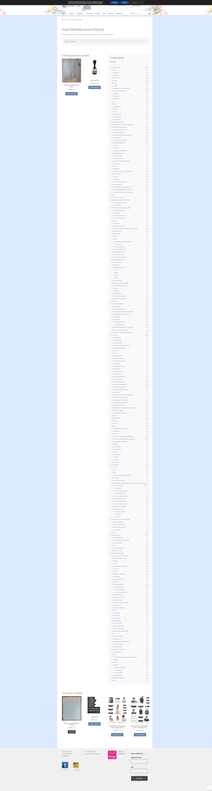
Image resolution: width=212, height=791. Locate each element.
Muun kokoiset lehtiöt (119, 480)
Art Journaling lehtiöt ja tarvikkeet (122, 475)
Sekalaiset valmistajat (119, 607)
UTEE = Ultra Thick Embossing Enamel (123, 332)
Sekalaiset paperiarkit (120, 493)
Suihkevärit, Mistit (116, 620)
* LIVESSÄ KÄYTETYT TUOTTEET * (120, 130)
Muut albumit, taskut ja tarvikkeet (122, 187)
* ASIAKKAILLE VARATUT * (118, 122)
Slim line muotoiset (120, 589)
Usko (115, 111)
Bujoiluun (116, 145)
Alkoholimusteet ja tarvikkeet (121, 428)
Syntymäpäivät (117, 106)
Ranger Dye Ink (117, 449)
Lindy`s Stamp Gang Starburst (121, 631)
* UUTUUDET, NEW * (117, 137)
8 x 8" (115, 472)
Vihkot (115, 166)
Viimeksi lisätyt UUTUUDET (120, 140)
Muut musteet (117, 446)
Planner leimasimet (118, 158)
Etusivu (64, 13)
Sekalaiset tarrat (118, 646)
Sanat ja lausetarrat (119, 644)
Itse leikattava (117, 306)
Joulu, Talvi (116, 78)
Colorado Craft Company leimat (121, 345)
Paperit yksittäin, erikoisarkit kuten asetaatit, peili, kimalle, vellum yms (129, 483)
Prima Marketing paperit (121, 491)
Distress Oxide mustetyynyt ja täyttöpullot (124, 439)
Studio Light (116, 615)
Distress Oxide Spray (119, 626)
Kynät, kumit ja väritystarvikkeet (120, 283)
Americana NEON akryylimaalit (121, 389)
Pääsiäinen (116, 96)
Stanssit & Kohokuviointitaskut (119, 566)
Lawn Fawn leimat (118, 356)
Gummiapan (117, 576)
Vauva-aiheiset (117, 117)
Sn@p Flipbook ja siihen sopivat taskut (123, 192)
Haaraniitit (116, 223)
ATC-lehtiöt (116, 478)
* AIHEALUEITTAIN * (116, 67)
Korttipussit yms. (118, 652)
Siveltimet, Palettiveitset (119, 405)
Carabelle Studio (118, 343)
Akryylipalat (116, 317)
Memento (116, 444)
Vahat (115, 415)
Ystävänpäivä (117, 119)
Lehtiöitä (116, 288)
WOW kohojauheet (120, 324)
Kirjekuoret (116, 265)
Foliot (113, 194)
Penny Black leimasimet (119, 361)
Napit (115, 236)
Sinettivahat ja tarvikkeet (118, 553)
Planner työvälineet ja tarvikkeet (122, 161)
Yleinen (114, 680)
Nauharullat (118, 244)
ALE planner (116, 179)
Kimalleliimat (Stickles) (119, 210)
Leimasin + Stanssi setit (119, 597)
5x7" (116, 270)
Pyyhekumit (116, 291)
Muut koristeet (117, 234)
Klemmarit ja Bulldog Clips (120, 150)
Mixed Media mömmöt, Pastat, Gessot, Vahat (123, 408)
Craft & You (116, 569)
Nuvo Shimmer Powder (119, 218)
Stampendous (117, 369)
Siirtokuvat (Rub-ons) (117, 550)
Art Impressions (117, 340)
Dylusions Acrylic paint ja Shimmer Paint (123, 395)
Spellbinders (117, 613)
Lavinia (115, 353)
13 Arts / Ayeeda (118, 623)
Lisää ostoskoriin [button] (71, 93)
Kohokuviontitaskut (118, 584)
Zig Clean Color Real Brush (120, 298)
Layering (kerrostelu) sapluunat (121, 540)
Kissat (115, 80)
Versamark (116, 459)
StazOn (115, 452)
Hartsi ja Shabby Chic (119, 226)
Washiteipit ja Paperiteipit (120, 257)
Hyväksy (114, 2)
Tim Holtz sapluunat (118, 548)
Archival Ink (116, 431)
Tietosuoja (89, 13)
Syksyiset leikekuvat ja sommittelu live (123, 135)
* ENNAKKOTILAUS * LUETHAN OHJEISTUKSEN (123, 124)
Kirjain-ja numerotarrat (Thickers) (122, 641)
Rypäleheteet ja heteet (119, 252)
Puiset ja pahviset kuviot (120, 249)
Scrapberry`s (118, 514)
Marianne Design (118, 600)
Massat (115, 421)
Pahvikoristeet (115, 462)
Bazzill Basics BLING (120, 511)
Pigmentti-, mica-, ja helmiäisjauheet (121, 519)
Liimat (115, 654)
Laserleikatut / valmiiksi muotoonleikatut (124, 311)
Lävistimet (116, 665)
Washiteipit (116, 169)
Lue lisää (71, 732)
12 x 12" (115, 467)
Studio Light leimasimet (119, 376)
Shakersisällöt (117, 205)
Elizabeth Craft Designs (119, 574)
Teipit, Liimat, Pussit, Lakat (118, 649)
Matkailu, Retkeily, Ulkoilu (120, 91)
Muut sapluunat (117, 543)
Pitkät (116, 278)
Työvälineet (115, 662)
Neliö (116, 275)
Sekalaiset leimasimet (119, 366)
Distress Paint (117, 392)
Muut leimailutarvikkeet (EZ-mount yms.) (123, 327)
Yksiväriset (118, 517)
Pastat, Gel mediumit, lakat (120, 413)
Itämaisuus (116, 75)
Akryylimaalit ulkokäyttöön (120, 384)
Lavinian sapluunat (118, 537)
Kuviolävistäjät (119, 672)
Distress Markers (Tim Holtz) (121, 285)
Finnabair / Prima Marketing (120, 397)
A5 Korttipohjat (117, 262)
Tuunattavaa (115, 659)
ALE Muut (116, 176)
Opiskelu (116, 93)
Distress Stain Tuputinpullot (120, 441)
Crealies (116, 571)
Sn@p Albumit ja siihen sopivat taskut (123, 189)
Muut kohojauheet (120, 322)
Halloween (116, 72)
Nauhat (115, 239)
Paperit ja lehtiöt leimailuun (120, 330)
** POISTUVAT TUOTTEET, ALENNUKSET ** (122, 171)
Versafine (116, 457)
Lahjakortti (119, 13)
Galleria (97, 13)
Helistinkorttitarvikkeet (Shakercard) (121, 200)
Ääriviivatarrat (117, 639)
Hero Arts (116, 350)
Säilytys (114, 532)
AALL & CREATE (117, 337)
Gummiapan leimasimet (119, 348)
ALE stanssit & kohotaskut (120, 182)
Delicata (116, 433)
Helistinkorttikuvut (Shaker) (120, 202)
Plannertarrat (117, 163)
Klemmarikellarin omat (119, 309)
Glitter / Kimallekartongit (120, 498)
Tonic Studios (117, 618)
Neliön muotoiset (119, 587)
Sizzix (115, 610)
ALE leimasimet (117, 174)
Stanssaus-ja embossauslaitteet (120, 556)
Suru (115, 101)
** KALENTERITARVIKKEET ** (119, 143)
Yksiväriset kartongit (119, 509)
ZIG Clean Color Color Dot (120, 296)
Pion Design (118, 488)
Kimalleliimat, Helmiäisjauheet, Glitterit (121, 207)
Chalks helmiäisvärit (119, 522)
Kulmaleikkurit (118, 670)
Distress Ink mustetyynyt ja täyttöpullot (123, 436)
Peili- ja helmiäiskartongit (120, 501)
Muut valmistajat (118, 156)
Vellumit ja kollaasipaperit (120, 506)
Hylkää (124, 2)
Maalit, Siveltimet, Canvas (118, 382)
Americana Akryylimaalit (120, 387)
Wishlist (111, 13)
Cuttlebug (116, 561)
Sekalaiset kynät (118, 293)
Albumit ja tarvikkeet (117, 184)
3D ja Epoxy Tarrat (118, 636)
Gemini (115, 563)
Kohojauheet (117, 319)
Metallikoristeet (117, 231)
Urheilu (115, 109)
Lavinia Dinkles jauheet (119, 215)
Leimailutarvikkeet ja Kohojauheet (120, 314)
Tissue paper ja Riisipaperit (120, 504)
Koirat (115, 83)
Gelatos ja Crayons (118, 410)
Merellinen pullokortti (119, 132)
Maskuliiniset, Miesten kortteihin (122, 88)
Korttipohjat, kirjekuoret (118, 259)
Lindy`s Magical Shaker (119, 524)
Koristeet (114, 220)
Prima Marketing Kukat (119, 247)
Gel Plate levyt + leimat (117, 197)
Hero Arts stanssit (118, 579)
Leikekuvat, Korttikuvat (117, 304)
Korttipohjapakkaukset (119, 267)
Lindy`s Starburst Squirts (120, 527)
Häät (115, 70)
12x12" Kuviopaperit (119, 485)
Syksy (115, 104)
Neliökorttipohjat (118, 280)
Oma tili (71, 13)
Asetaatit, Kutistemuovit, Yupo (121, 496)
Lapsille (115, 85)
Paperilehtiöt (115, 465)
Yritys (104, 13)
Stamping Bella (117, 374)
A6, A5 (116, 272)
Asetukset (134, 2)
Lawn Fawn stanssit (118, 595)
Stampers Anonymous (119, 371)
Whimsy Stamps (118, 379)
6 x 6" (115, 470)
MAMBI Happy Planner (119, 153)
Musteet (114, 426)
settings (100, 3)
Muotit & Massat (116, 418)
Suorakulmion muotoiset (121, 592)
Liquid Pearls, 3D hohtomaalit (121, 402)
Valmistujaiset (117, 114)
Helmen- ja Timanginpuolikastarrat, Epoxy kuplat (126, 228)
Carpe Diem (116, 148)
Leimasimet (115, 335)
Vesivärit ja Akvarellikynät (118, 678)
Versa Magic (117, 454)
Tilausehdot (80, 13)
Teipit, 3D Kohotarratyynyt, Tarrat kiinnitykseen (125, 657)
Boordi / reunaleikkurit (121, 667)
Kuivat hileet (117, 213)
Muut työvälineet (118, 675)
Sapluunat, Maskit (116, 535)
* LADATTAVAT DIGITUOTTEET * (119, 127)
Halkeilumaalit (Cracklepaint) (121, 400)
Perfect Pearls (117, 530)
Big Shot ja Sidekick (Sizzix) (120, 558)
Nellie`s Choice (117, 605)
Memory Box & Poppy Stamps (121, 602)
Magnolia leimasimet (119, 358)
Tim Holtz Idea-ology (119, 254)
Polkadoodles (117, 363)
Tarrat (113, 633)
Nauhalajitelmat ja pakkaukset (123, 241)
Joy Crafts (116, 582)
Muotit (115, 423)
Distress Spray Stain (119, 628)
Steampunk (116, 98)
